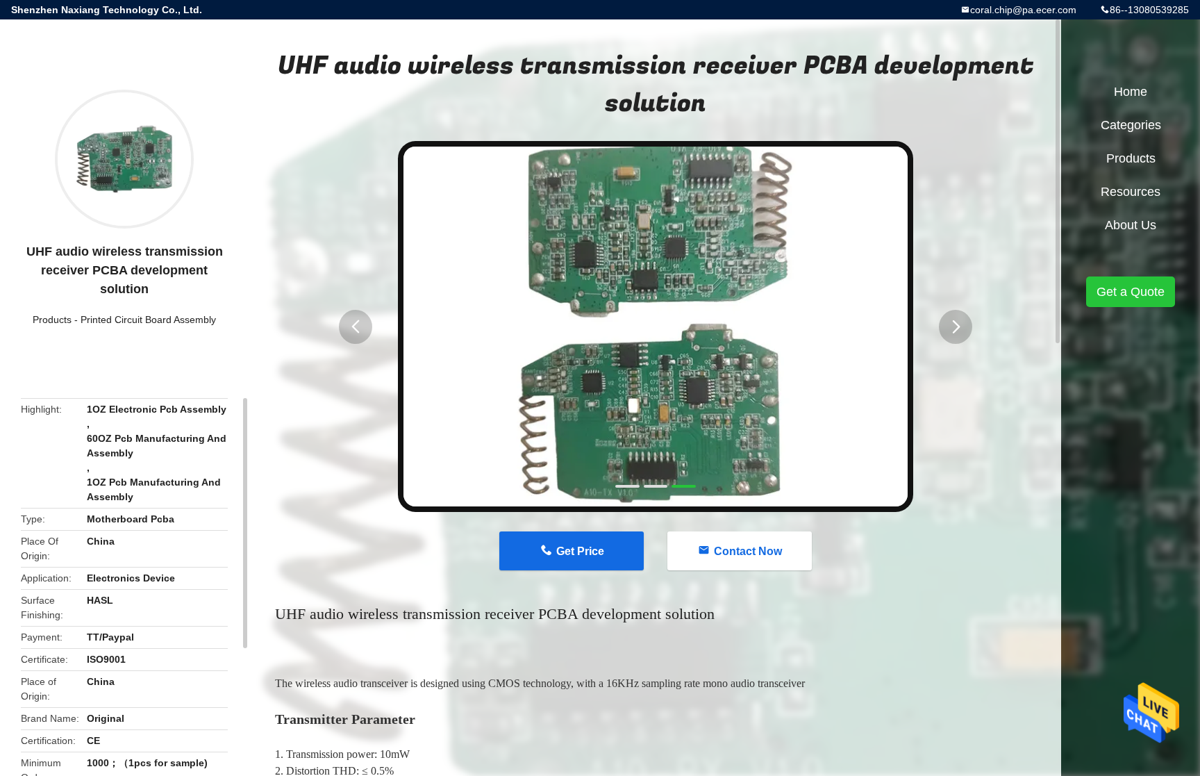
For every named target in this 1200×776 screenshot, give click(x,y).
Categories (1131, 125)
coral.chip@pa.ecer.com (1023, 9)
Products (52, 319)
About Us (1130, 225)
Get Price (580, 551)
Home (1130, 92)
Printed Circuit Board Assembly (148, 319)
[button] (355, 327)
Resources (1130, 192)
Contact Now (748, 551)
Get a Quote (1131, 292)
